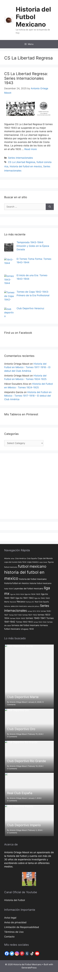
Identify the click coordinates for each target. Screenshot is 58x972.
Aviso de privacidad (15, 922)
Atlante (7, 558)
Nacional (13, 602)
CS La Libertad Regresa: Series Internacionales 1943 (26, 78)
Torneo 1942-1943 (24, 622)
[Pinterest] (22, 953)
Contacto (9, 936)
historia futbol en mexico (16, 583)
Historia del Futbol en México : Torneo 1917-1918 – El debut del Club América (27, 367)
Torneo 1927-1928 (15, 615)
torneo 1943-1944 (40, 622)
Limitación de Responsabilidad (21, 927)
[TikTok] (32, 953)
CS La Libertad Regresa (21, 162)
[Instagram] (17, 953)
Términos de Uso (14, 931)
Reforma (7, 606)
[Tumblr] (27, 953)
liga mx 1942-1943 (42, 598)
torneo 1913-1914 (34, 611)
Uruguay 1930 (27, 629)
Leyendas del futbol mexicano (28, 588)
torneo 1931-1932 (29, 615)
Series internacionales (20, 157)
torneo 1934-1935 (17, 618)
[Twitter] (12, 953)
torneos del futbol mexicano (25, 625)
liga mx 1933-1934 (17, 594)
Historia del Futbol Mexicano (33, 16)
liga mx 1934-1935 (32, 594)
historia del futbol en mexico (26, 166)
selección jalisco (33, 606)
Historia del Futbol (14, 900)
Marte (6, 602)
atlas (12, 558)
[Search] (50, 206)
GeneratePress (29, 967)
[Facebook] (7, 953)
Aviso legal (10, 917)
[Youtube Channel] (37, 953)
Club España (32, 558)
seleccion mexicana (19, 606)
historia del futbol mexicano (33, 579)
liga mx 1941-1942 (24, 598)
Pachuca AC (29, 602)
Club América (20, 558)
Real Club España (42, 602)
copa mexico (33, 562)
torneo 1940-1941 (36, 618)
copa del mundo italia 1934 (15, 562)
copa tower (43, 562)
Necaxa (21, 601)
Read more (30, 149)
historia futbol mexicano (40, 583)
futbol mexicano (32, 566)
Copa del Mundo (45, 558)
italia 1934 (8, 589)
